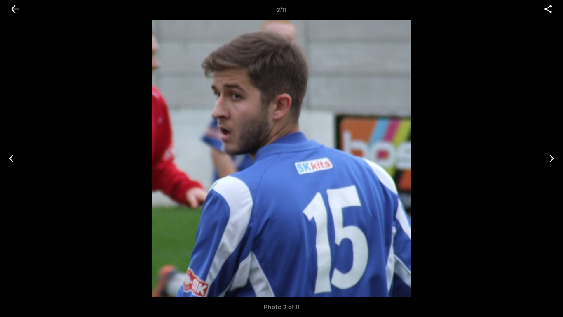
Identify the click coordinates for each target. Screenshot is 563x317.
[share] (548, 10)
